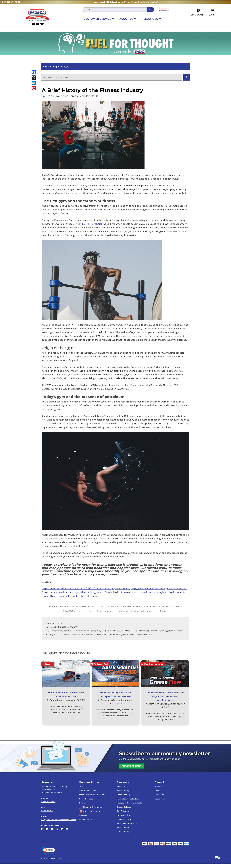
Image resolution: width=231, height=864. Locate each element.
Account (158, 786)
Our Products (123, 811)
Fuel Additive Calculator (128, 799)
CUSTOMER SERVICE (97, 19)
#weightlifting (137, 611)
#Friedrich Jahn (140, 606)
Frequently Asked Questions (92, 794)
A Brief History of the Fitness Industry (92, 90)
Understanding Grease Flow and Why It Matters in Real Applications (164, 696)
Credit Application (87, 790)
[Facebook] (2, 2)
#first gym (116, 606)
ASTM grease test (99, 664)
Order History (161, 799)
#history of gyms (104, 611)
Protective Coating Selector (130, 803)
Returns (82, 803)
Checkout (159, 794)
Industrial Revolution (91, 223)
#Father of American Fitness (72, 606)
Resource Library (124, 819)
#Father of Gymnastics (98, 606)
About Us (121, 786)
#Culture (53, 606)
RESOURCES (150, 19)
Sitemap (83, 815)
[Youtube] (9, 2)
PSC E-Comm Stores (92, 811)
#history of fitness (86, 611)
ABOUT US (126, 19)
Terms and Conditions (127, 823)
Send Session (85, 819)
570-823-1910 (47, 810)
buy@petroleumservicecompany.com (58, 819)
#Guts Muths (69, 611)
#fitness (127, 606)
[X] (33, 77)
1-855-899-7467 (48, 801)
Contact (82, 786)
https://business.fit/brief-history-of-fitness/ (74, 596)
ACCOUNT (198, 14)
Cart (157, 790)
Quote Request (86, 799)
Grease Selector (124, 807)
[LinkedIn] (19, 2)
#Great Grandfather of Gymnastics (166, 606)
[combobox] (115, 9)
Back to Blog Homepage (56, 66)
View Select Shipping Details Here (142, 2)
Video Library (123, 831)
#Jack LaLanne (121, 611)
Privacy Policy (123, 815)
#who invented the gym (157, 611)
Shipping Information (93, 807)
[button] (48, 850)
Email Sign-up (123, 794)
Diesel (48, 664)
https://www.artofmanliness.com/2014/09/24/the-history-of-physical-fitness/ (86, 588)
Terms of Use (123, 827)
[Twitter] (5, 2)
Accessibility (123, 790)
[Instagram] (13, 2)
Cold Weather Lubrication (152, 664)
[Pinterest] (16, 2)
